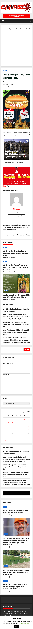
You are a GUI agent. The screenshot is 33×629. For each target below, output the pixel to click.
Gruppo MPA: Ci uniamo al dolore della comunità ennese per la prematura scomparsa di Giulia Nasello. (16, 332)
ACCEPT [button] (16, 626)
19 (12, 430)
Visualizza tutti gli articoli (16, 216)
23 (28, 430)
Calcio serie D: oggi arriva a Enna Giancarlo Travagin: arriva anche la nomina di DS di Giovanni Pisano (16, 324)
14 (20, 426)
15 (24, 426)
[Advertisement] (16, 48)
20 (16, 430)
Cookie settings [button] (24, 623)
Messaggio (6, 374)
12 (12, 426)
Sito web (5, 369)
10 (4, 426)
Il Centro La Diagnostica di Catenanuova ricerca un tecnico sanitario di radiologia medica (15, 613)
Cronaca (5, 581)
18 (8, 430)
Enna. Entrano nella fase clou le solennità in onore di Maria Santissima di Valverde (16, 296)
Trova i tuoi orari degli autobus (12, 600)
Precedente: (16, 226)
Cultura (5, 507)
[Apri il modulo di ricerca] (30, 21)
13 (16, 426)
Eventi (4, 70)
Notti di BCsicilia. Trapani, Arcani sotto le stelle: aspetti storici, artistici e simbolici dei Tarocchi (15, 267)
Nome (8, 357)
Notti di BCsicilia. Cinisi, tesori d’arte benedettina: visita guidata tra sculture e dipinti (15, 253)
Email (8, 363)
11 (8, 426)
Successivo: (16, 234)
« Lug (4, 440)
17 (4, 430)
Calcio (5, 534)
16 (28, 426)
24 (4, 433)
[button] (2, 21)
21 (20, 430)
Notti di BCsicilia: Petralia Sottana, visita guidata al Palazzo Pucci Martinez (16, 310)
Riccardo (6, 82)
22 (24, 430)
